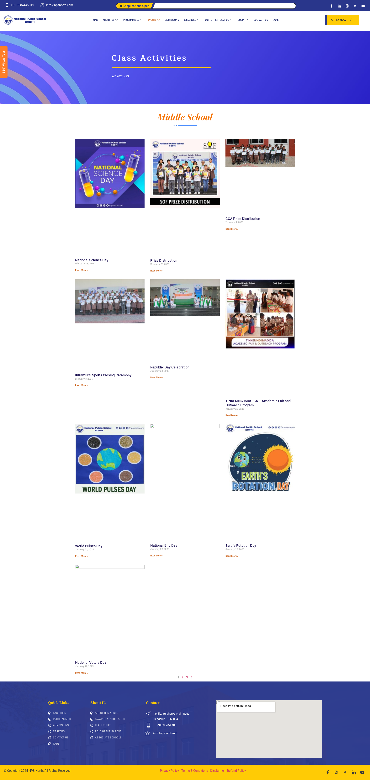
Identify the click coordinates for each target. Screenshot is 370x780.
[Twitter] (355, 6)
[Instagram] (347, 6)
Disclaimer (217, 770)
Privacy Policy (169, 770)
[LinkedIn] (339, 6)
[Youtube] (363, 6)
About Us (108, 19)
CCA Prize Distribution (242, 219)
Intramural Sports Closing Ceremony (103, 375)
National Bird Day (163, 545)
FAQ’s (275, 19)
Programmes (131, 19)
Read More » (81, 270)
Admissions (172, 19)
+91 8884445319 (166, 725)
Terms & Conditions (194, 770)
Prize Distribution (163, 260)
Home (95, 19)
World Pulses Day (88, 546)
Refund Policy (236, 770)
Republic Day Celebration (169, 367)
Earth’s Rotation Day (240, 546)
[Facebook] (331, 6)
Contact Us (261, 19)
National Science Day (91, 260)
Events (152, 19)
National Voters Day (90, 663)
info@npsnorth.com (165, 733)
